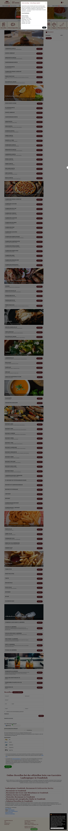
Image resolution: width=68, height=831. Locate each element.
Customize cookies (60, 828)
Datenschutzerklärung (54, 826)
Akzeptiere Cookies (54, 828)
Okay (44, 27)
